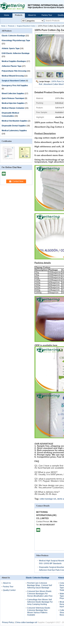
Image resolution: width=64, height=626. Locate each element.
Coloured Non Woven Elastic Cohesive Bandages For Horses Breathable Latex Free (40, 593)
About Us (32, 15)
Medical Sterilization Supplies (14, 121)
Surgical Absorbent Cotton (26, 26)
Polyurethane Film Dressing (14, 71)
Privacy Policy (8, 622)
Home (6, 15)
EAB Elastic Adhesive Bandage (16, 53)
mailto (4, 173)
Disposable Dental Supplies (14, 126)
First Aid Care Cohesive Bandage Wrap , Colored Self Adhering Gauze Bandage (39, 585)
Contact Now (17, 181)
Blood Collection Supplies (13, 93)
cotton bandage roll (48, 499)
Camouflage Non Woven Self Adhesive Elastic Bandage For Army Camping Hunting (40, 601)
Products (18, 15)
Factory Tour (47, 15)
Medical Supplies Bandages (14, 61)
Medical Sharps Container (13, 108)
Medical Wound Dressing (13, 76)
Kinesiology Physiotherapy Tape (16, 40)
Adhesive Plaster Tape (12, 66)
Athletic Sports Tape (11, 48)
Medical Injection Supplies (13, 103)
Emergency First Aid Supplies (15, 85)
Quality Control (9, 590)
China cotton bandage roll (26, 622)
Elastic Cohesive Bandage (13, 36)
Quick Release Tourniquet (13, 98)
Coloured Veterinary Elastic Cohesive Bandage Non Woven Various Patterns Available (38, 611)
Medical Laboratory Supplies (14, 130)
